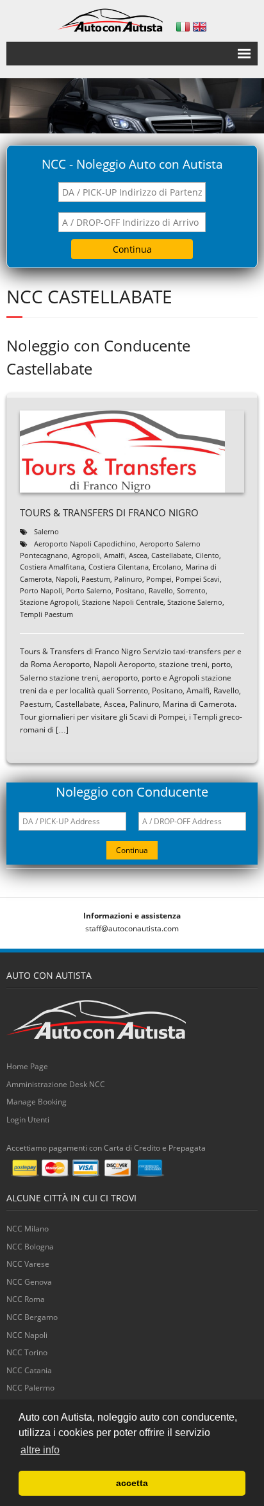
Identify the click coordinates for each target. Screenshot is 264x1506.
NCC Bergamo (32, 1317)
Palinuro (128, 579)
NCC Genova (29, 1281)
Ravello (161, 590)
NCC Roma (25, 1299)
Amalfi (114, 555)
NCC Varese (27, 1263)
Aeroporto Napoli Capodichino (85, 543)
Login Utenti (27, 1119)
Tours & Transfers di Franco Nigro (109, 512)
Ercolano (167, 566)
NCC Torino (26, 1352)
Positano (130, 590)
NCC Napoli (26, 1335)
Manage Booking (36, 1101)
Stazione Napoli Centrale (122, 602)
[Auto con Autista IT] (183, 26)
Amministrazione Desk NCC (55, 1084)
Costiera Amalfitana (52, 566)
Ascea (138, 555)
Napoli (67, 579)
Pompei (159, 579)
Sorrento (191, 590)
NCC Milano (27, 1228)
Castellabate (171, 555)
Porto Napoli (41, 590)
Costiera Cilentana (118, 566)
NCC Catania (29, 1370)
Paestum (95, 579)
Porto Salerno (88, 590)
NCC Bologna (30, 1246)
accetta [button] (132, 1483)
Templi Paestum (46, 614)
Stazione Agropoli (49, 602)
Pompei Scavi (198, 579)
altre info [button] (40, 1449)
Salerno (46, 531)
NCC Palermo (30, 1387)
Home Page (27, 1066)
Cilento (207, 555)
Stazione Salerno (194, 602)
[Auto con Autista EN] (199, 26)
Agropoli (86, 555)
